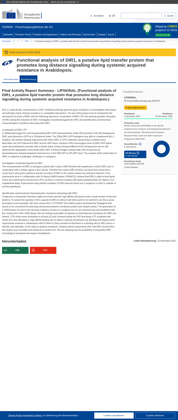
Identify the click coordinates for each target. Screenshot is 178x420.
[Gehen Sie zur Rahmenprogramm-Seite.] (7, 63)
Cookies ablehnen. (155, 415)
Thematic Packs (23, 34)
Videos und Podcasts (70, 34)
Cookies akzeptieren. (113, 415)
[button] (112, 16)
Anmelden (99, 16)
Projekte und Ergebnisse (45, 34)
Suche (111, 34)
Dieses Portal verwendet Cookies (25, 415)
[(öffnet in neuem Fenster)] (24, 13)
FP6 (27, 41)
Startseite (8, 34)
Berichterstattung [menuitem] (28, 79)
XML (17, 250)
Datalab (101, 34)
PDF (45, 250)
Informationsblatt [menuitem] (10, 79)
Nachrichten (89, 34)
